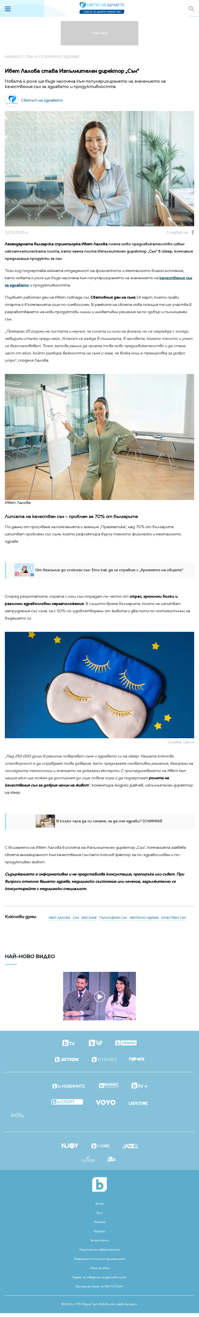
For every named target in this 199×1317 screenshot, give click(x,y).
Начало (13, 57)
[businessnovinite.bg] (108, 1086)
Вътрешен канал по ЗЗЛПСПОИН (99, 1286)
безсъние (89, 918)
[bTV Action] (67, 1060)
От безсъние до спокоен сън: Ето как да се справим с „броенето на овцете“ (109, 570)
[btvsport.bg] (67, 1102)
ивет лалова (59, 918)
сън (76, 918)
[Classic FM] (88, 1159)
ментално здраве (144, 918)
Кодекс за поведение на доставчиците (99, 1277)
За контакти (99, 1240)
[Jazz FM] (130, 1146)
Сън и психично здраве (52, 57)
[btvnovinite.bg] (69, 1084)
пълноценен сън (113, 918)
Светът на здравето (42, 101)
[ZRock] (112, 1160)
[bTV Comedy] (95, 1043)
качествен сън (173, 918)
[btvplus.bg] (139, 1086)
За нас (99, 1203)
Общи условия (99, 1268)
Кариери (99, 1231)
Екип (99, 1213)
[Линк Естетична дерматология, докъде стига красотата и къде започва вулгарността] (99, 1019)
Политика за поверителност (99, 1249)
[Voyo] (106, 1101)
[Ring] (136, 1060)
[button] (35, 994)
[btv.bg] (69, 1043)
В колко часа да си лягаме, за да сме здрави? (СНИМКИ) (109, 821)
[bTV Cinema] (126, 1043)
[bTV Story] (104, 1060)
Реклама (99, 1222)
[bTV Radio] (100, 1146)
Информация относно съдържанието (99, 1259)
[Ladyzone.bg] (138, 1104)
